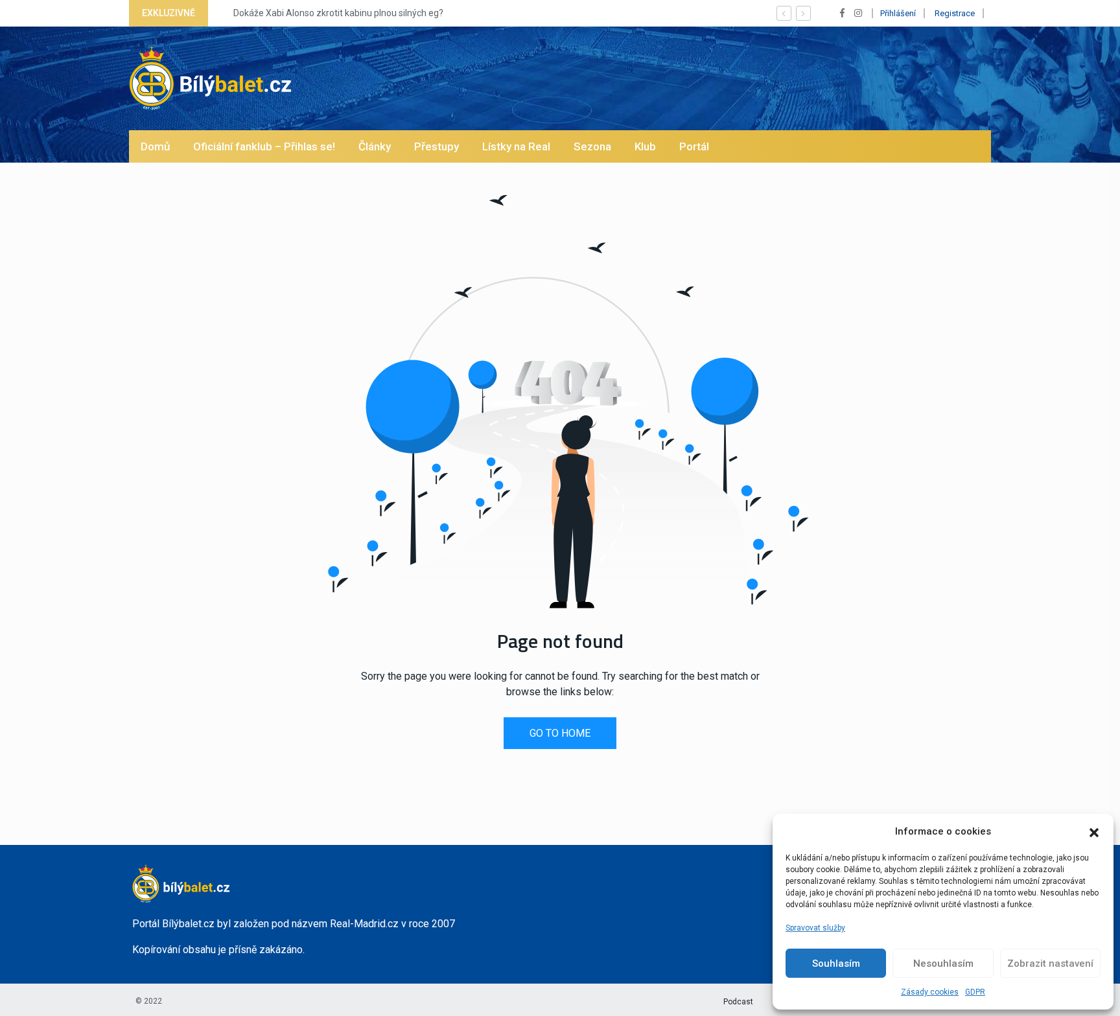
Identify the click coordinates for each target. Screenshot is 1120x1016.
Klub (645, 146)
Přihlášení (898, 13)
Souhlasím (836, 963)
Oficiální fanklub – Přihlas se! (264, 146)
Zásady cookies (930, 992)
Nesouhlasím (943, 963)
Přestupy (436, 146)
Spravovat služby (815, 927)
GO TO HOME (560, 733)
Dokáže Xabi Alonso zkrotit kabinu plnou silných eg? (327, 13)
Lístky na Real (516, 146)
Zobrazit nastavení (1050, 963)
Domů (155, 146)
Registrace (955, 13)
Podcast (738, 1001)
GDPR (975, 992)
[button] (1094, 831)
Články (374, 146)
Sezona (592, 146)
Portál (694, 146)
